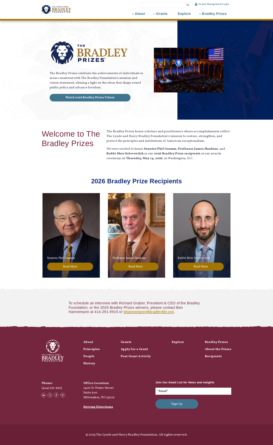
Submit (188, 5)
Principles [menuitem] (91, 349)
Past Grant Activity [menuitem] (136, 356)
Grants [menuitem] (126, 342)
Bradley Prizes (214, 14)
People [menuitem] (88, 356)
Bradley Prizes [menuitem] (216, 342)
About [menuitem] (88, 342)
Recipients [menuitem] (213, 356)
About (140, 14)
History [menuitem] (89, 363)
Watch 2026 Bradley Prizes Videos (90, 98)
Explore (184, 14)
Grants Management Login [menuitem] (213, 4)
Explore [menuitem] (178, 342)
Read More (70, 267)
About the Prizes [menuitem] (218, 349)
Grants (161, 14)
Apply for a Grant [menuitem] (134, 349)
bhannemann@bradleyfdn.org (149, 312)
